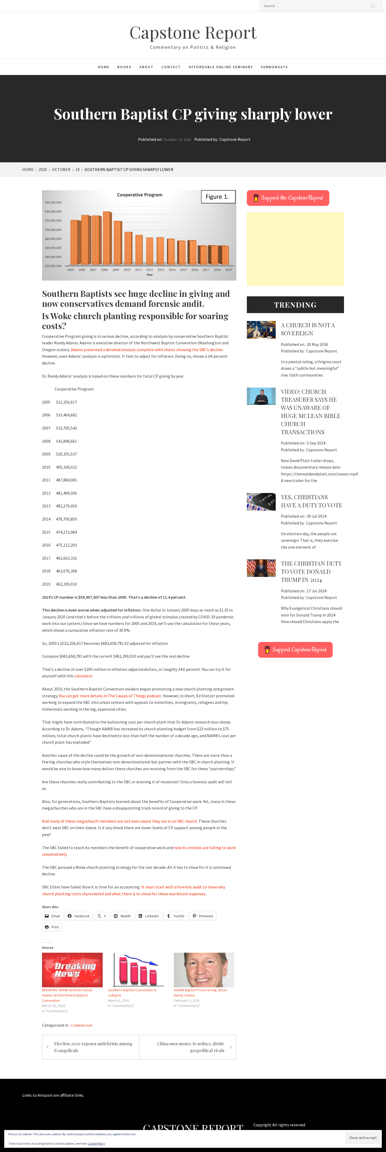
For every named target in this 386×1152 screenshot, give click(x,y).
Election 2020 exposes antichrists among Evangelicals (93, 1047)
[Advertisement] (295, 249)
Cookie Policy (96, 1143)
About (146, 67)
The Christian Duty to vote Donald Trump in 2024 (311, 571)
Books (124, 67)
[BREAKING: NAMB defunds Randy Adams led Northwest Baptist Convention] (72, 970)
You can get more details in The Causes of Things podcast (110, 695)
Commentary (81, 1025)
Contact (171, 67)
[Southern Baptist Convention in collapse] (138, 970)
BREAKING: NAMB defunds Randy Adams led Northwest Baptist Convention (67, 995)
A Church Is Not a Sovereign (308, 329)
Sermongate (274, 67)
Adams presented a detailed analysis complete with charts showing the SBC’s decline (147, 349)
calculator (83, 675)
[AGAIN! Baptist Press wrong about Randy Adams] (204, 970)
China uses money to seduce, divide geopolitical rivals (190, 1047)
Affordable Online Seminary (221, 67)
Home (103, 67)
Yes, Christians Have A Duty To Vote (311, 501)
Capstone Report (193, 31)
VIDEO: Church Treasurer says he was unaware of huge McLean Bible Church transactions (311, 412)
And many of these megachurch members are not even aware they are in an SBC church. (120, 821)
